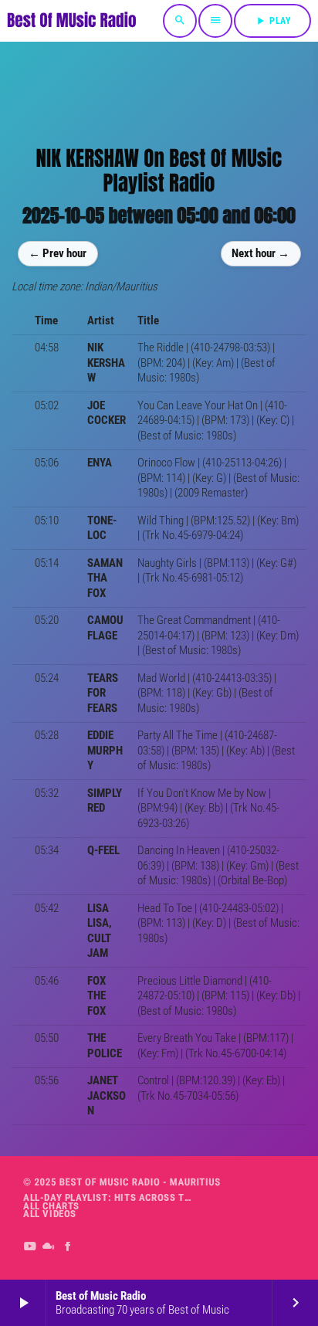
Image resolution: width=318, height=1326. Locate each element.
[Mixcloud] (49, 1247)
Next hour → (260, 253)
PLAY (272, 21)
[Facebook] (68, 1247)
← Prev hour (57, 253)
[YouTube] (29, 1247)
